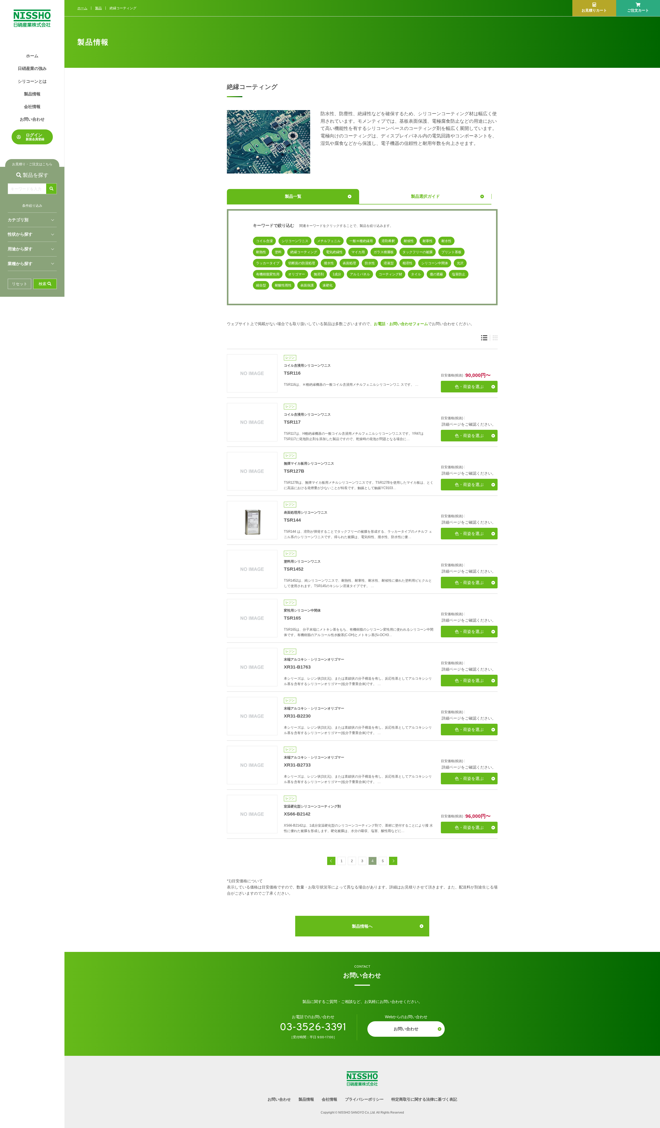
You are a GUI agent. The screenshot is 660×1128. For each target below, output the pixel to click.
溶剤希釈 (388, 241)
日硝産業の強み (32, 68)
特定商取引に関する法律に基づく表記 (424, 1099)
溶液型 (389, 263)
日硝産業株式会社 (32, 13)
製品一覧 (293, 196)
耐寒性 (428, 241)
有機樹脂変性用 (267, 274)
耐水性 (446, 241)
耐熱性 (261, 252)
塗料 (278, 252)
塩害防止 (458, 274)
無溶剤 (319, 274)
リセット (19, 284)
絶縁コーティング (303, 252)
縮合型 (261, 285)
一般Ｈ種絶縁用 (361, 241)
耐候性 (409, 241)
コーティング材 (390, 274)
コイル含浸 (264, 241)
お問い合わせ (32, 119)
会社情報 (32, 106)
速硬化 (328, 285)
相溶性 (407, 263)
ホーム (32, 56)
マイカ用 (358, 252)
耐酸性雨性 (283, 285)
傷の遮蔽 (436, 274)
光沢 (460, 263)
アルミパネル (360, 274)
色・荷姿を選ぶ (469, 386)
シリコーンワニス (295, 241)
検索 (42, 284)
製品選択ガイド (425, 196)
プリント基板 (451, 252)
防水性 (370, 263)
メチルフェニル (329, 241)
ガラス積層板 (384, 252)
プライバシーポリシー (364, 1099)
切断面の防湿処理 (301, 263)
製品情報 (32, 94)
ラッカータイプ (267, 263)
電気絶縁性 (334, 252)
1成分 (337, 274)
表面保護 (307, 285)
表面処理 (349, 263)
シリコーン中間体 (434, 263)
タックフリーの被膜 (417, 252)
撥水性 (329, 263)
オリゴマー (296, 274)
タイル (416, 274)
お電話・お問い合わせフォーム (401, 324)
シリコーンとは (32, 81)
